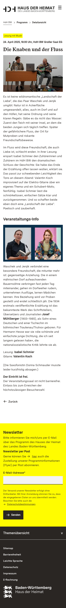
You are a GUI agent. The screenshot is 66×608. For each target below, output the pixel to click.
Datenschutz (10, 567)
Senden (16, 514)
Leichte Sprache (13, 560)
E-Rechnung (10, 579)
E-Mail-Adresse (14, 472)
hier (34, 456)
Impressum (9, 573)
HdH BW (7, 22)
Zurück (13, 401)
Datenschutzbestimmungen (21, 504)
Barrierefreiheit (12, 554)
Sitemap (8, 548)
